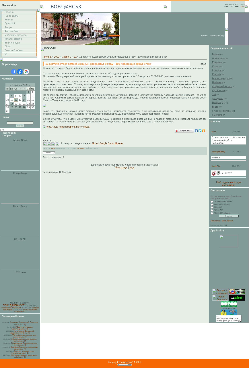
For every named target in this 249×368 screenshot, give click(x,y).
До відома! (217, 98)
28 (24, 107)
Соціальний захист (222, 86)
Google (103, 143)
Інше (53, 148)
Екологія (216, 74)
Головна (9, 12)
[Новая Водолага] (220, 299)
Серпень (66, 56)
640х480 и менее (222, 204)
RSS (243, 7)
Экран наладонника (223, 201)
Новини (9, 19)
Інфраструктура (220, 78)
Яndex (95, 143)
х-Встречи (217, 115)
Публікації (10, 23)
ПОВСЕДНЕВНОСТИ (14, 305)
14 (24, 99)
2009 (56, 56)
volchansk (80, 148)
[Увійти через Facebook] (20, 71)
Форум (8, 27)
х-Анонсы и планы (221, 111)
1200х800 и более (222, 213)
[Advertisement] (229, 268)
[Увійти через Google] (26, 72)
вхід (222, 36)
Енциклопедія (12, 42)
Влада (215, 54)
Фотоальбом (11, 31)
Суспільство (218, 90)
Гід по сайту (11, 15)
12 (16, 99)
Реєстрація (214, 36)
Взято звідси (82, 126)
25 (11, 107)
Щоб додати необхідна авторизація (228, 183)
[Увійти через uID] (13, 71)
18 (11, 103)
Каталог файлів (13, 38)
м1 (6, 54)
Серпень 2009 (20, 85)
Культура (216, 70)
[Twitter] (200, 130)
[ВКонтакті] (196, 130)
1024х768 (218, 210)
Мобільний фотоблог (16, 35)
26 (16, 107)
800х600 (218, 207)
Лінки (7, 46)
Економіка (217, 62)
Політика (216, 82)
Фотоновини (218, 58)
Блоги (111, 143)
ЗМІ (214, 94)
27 (20, 107)
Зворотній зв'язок (14, 50)
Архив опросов (227, 221)
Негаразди (217, 102)
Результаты (215, 221)
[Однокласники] (204, 130)
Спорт (215, 66)
